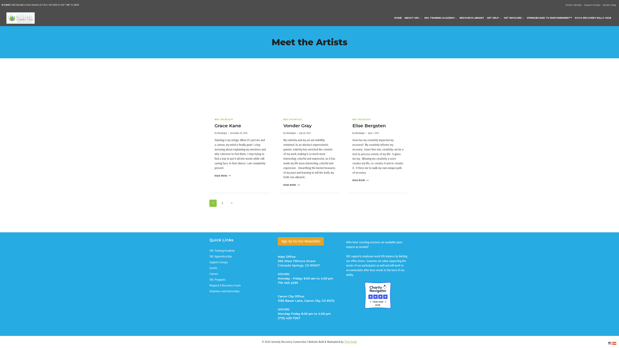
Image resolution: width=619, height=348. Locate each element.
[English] (610, 343)
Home (398, 17)
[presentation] (240, 92)
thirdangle (222, 133)
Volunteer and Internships (224, 291)
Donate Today (609, 5)
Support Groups (592, 5)
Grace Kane (228, 125)
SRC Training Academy (222, 250)
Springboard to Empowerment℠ (549, 17)
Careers (213, 274)
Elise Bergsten (369, 125)
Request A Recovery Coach (225, 285)
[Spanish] (614, 343)
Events (213, 268)
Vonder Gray (297, 125)
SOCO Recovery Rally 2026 (593, 17)
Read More (223, 175)
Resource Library (472, 17)
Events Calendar (573, 5)
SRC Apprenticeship (220, 256)
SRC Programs (217, 279)
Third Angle (350, 342)
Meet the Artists (224, 119)
